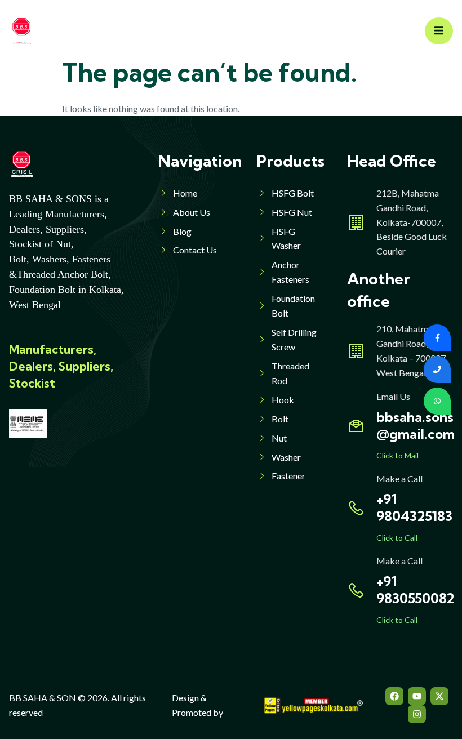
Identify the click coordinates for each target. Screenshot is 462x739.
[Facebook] (394, 696)
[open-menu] (439, 31)
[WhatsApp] (437, 401)
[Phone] (437, 369)
